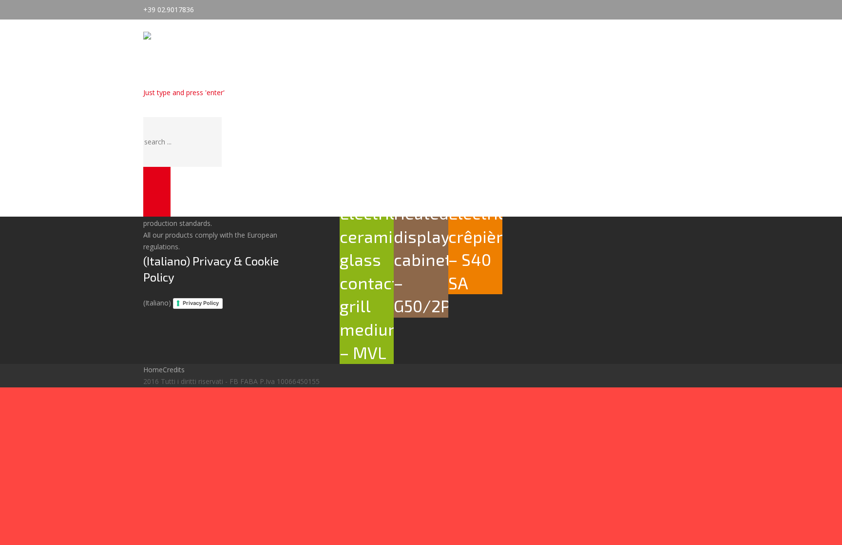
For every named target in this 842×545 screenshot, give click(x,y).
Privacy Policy (201, 303)
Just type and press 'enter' (184, 92)
